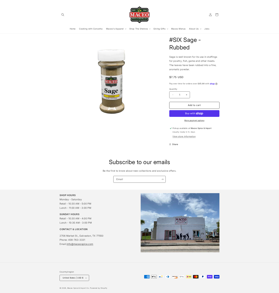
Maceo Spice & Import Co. (78, 288)
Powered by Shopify (98, 288)
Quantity (173, 89)
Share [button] (175, 144)
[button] (63, 14)
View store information (184, 136)
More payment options (194, 120)
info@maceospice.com (80, 244)
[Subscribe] (162, 179)
